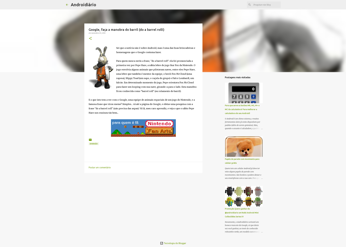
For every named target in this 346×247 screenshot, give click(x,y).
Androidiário (83, 4)
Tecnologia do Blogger (174, 243)
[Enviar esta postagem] (90, 141)
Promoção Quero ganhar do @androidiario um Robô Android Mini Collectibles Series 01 (242, 213)
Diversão (94, 144)
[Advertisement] (143, 196)
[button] (90, 38)
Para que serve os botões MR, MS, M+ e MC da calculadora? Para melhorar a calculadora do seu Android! (242, 109)
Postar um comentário (100, 167)
